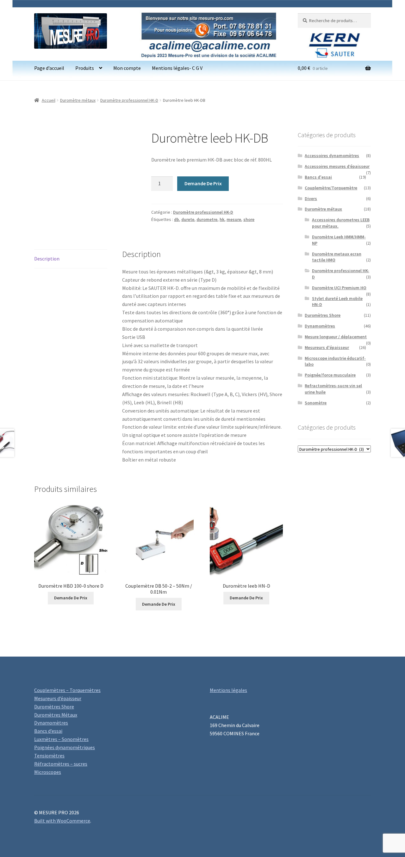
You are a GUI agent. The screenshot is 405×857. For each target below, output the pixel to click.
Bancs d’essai (48, 731)
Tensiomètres (49, 755)
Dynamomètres (320, 326)
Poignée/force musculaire (330, 375)
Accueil (48, 100)
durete (187, 219)
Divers (311, 198)
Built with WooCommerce (62, 820)
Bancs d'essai (318, 177)
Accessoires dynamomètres (332, 155)
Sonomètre (316, 403)
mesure (234, 219)
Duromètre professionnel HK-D (129, 100)
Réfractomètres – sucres (60, 764)
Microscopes (47, 772)
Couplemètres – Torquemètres (67, 690)
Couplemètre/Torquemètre (331, 188)
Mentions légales (228, 690)
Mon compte (127, 68)
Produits (84, 68)
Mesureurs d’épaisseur (57, 698)
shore (248, 219)
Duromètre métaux (78, 100)
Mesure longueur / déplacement (336, 337)
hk (222, 219)
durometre (206, 219)
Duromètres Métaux (55, 715)
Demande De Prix (203, 183)
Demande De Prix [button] (70, 598)
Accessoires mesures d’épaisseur (337, 166)
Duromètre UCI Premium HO (339, 288)
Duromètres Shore (322, 315)
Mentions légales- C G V (177, 68)
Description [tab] (46, 258)
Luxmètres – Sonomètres (61, 739)
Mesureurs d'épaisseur (327, 347)
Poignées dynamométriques (64, 747)
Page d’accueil (49, 68)
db (176, 219)
